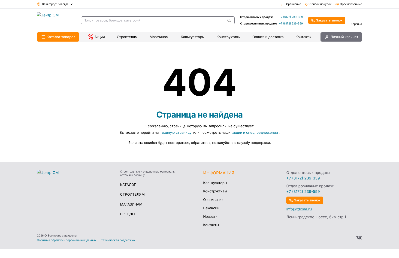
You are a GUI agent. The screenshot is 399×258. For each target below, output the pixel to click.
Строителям (127, 37)
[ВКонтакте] (359, 238)
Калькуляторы (193, 37)
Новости (210, 216)
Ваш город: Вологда (55, 4)
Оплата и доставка (268, 37)
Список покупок (320, 4)
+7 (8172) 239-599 (291, 23)
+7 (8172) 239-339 (291, 17)
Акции (99, 37)
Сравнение (293, 4)
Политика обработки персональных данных (67, 240)
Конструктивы (228, 37)
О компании (213, 199)
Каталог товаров (61, 37)
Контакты (303, 37)
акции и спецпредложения (255, 132)
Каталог (128, 184)
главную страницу (176, 132)
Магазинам (159, 37)
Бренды (127, 214)
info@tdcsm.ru (299, 209)
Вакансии (211, 208)
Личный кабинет (344, 37)
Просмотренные (351, 4)
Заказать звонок (329, 20)
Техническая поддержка (118, 240)
